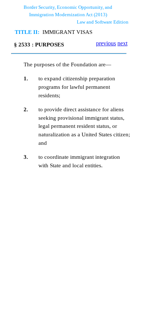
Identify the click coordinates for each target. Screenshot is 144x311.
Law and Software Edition (102, 22)
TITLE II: (27, 32)
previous (106, 43)
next (122, 43)
